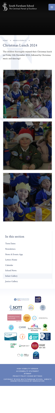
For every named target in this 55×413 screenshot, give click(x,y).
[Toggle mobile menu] (51, 7)
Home (5, 40)
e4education (38, 381)
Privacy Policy (20, 376)
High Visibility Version (27, 369)
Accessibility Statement (27, 371)
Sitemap (27, 373)
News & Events (19, 40)
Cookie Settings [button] (34, 376)
